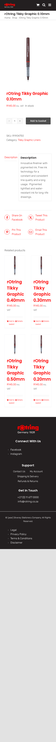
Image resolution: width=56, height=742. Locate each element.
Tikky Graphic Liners (29, 139)
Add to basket (38, 120)
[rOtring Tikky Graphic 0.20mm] (41, 344)
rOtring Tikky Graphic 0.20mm (42, 370)
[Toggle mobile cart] (37, 4)
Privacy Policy (18, 534)
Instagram (16, 453)
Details (20, 321)
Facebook (15, 449)
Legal (13, 529)
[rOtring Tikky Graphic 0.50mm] (15, 344)
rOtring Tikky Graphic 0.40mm (16, 291)
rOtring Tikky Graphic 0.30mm (42, 291)
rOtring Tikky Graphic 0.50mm (16, 370)
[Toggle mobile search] (43, 4)
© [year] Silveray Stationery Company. (23, 517)
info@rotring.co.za (28, 501)
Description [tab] (10, 157)
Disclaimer (16, 542)
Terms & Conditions (21, 538)
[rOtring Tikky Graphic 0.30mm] (41, 266)
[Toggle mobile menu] (50, 4)
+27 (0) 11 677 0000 (28, 497)
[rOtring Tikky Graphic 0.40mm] (15, 266)
